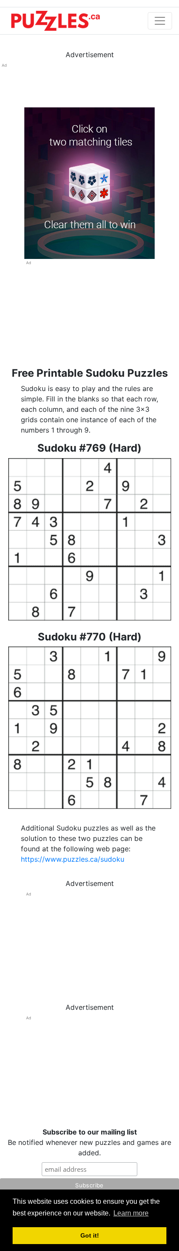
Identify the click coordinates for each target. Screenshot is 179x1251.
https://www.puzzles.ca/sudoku (72, 859)
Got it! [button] (89, 1235)
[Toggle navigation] (160, 20)
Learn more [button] (131, 1213)
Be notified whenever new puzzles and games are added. (89, 1142)
